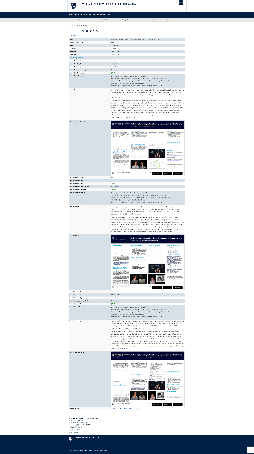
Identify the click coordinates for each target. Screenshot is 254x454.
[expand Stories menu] (150, 20)
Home (72, 20)
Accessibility (103, 450)
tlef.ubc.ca (78, 427)
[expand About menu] (83, 20)
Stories (146, 20)
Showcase (136, 20)
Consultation (171, 20)
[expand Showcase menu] (141, 20)
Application (90, 20)
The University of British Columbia (73, 6)
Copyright (95, 450)
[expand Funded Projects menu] (130, 20)
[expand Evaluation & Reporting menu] (115, 20)
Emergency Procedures (75, 450)
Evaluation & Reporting (105, 20)
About (79, 20)
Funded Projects (123, 20)
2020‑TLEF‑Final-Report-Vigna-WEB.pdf (124, 408)
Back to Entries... (74, 36)
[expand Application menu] (95, 20)
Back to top (73, 432)
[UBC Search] (181, 2)
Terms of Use (87, 450)
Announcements (158, 20)
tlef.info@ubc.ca (78, 429)
